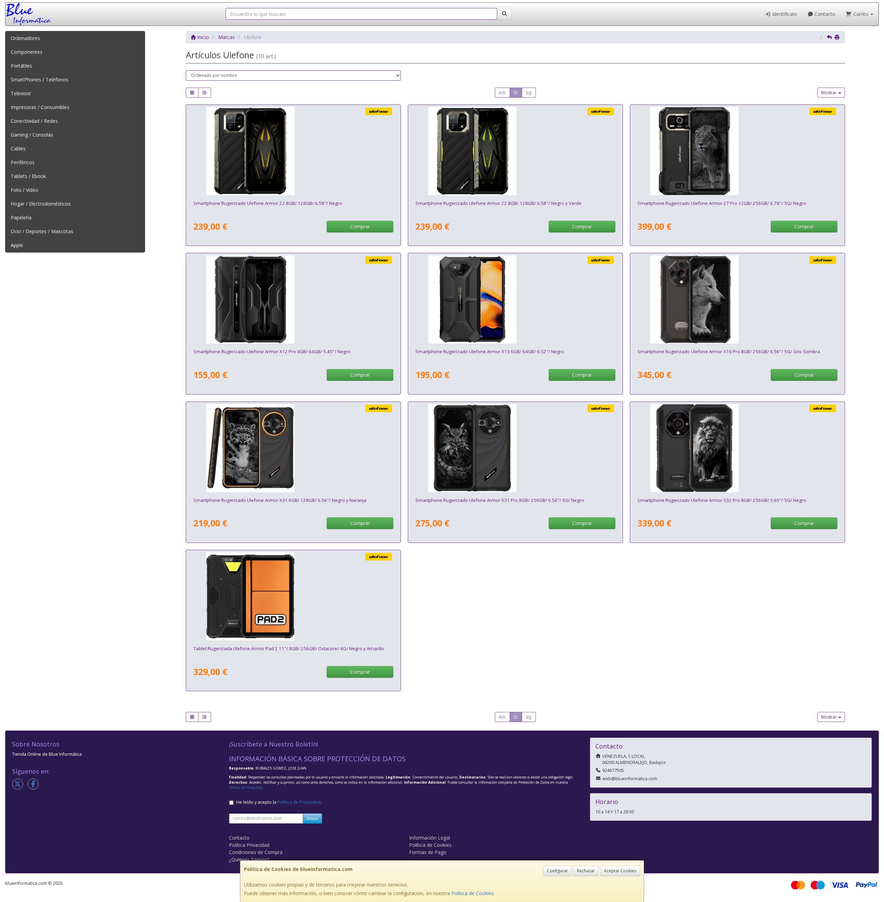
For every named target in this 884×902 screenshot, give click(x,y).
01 (515, 93)
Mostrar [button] (829, 93)
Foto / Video (24, 190)
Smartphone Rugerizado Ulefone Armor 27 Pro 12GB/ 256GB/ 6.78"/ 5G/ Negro (721, 203)
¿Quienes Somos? (249, 859)
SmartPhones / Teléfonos (39, 79)
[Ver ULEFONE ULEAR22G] (515, 151)
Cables (18, 148)
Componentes (26, 52)
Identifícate (784, 14)
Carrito (861, 14)
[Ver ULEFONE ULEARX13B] (515, 299)
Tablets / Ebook (28, 176)
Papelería (21, 217)
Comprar (360, 226)
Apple (17, 245)
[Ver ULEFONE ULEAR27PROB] (737, 151)
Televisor (21, 93)
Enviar (312, 818)
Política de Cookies (472, 893)
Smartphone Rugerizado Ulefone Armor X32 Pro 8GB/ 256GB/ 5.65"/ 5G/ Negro (721, 500)
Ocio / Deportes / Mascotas (42, 231)
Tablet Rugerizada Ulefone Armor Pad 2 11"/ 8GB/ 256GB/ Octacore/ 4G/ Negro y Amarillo (288, 648)
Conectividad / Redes (34, 121)
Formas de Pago (427, 852)
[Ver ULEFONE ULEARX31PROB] (515, 448)
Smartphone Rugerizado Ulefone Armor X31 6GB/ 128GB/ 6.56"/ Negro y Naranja (279, 500)
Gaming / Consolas (32, 134)
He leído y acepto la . (278, 802)
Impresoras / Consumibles (40, 107)
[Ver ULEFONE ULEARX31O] (293, 448)
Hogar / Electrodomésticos (41, 203)
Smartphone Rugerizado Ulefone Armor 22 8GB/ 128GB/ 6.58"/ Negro (267, 203)
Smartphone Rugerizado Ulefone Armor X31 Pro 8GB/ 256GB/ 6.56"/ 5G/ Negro (499, 500)
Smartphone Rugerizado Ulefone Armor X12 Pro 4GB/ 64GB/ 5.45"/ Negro (271, 351)
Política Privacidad (249, 845)
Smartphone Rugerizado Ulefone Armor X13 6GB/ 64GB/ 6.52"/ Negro (489, 351)
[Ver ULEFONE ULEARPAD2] (293, 596)
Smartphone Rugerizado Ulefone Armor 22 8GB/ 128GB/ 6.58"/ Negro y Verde (498, 203)
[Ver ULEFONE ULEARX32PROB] (737, 448)
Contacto (824, 14)
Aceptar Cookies (620, 871)
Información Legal (429, 837)
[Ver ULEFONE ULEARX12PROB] (293, 299)
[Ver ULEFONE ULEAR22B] (293, 151)
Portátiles (21, 65)
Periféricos (23, 162)
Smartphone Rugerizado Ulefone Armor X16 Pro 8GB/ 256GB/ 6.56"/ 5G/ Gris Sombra (728, 351)
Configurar (557, 871)
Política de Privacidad (245, 787)
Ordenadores (25, 38)
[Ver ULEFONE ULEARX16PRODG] (737, 299)
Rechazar (586, 871)
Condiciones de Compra (255, 852)
